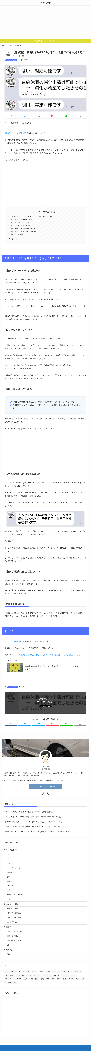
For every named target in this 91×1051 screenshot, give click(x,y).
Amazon (10, 859)
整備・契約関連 (12, 936)
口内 (31, 979)
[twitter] (43, 793)
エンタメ (37, 975)
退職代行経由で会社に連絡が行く (26, 231)
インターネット (9, 975)
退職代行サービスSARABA (15, 133)
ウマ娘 (29, 975)
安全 (36, 979)
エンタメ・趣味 (12, 904)
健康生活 (10, 872)
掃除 (8, 877)
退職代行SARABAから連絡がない (26, 219)
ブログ (9, 899)
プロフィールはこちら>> (45, 786)
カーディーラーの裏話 (15, 931)
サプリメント (8, 979)
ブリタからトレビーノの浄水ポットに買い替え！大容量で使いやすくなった (32, 817)
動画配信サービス (13, 908)
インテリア (20, 975)
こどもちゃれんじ (64, 971)
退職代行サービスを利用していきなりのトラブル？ (32, 216)
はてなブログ (76, 971)
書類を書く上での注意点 (23, 225)
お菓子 (48, 971)
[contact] (47, 793)
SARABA (17, 641)
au (8, 854)
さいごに (15, 239)
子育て (9, 890)
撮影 (53, 979)
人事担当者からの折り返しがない (26, 228)
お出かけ (34, 971)
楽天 (8, 863)
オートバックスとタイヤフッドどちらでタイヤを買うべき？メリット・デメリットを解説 (37, 832)
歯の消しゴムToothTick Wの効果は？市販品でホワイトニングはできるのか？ (33, 827)
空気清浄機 (8, 982)
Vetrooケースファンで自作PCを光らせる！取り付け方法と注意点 (28, 812)
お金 (53, 971)
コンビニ (73, 975)
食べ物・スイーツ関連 (15, 895)
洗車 (8, 945)
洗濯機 (71, 979)
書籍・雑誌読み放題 (14, 913)
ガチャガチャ (47, 975)
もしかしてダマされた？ (23, 222)
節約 (15, 982)
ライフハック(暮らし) (14, 868)
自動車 (8, 927)
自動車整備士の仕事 (14, 940)
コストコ (10, 886)
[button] (88, 2)
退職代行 (13, 60)
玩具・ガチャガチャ (14, 917)
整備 (64, 979)
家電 (8, 881)
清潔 (77, 979)
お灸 (41, 971)
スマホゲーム (12, 922)
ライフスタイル (12, 850)
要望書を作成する (21, 234)
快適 (47, 979)
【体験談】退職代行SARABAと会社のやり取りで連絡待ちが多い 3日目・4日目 (48, 655)
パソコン (19, 979)
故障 (58, 979)
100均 (6, 971)
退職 (8, 60)
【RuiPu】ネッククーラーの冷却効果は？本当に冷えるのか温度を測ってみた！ (34, 822)
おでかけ (26, 971)
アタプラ (45, 2)
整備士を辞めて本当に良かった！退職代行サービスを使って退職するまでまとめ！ (54, 667)
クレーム (57, 975)
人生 (21, 60)
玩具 (82, 979)
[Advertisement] (45, 22)
